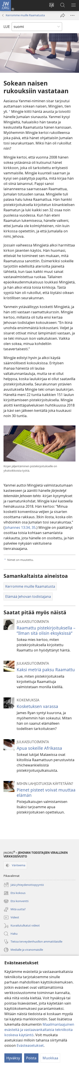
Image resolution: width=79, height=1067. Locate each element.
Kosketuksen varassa (37, 706)
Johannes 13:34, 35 (20, 527)
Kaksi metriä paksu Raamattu (46, 670)
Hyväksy (13, 1058)
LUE (7, 26)
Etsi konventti (16, 901)
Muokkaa (50, 1058)
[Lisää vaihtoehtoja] (72, 15)
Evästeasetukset (30, 1045)
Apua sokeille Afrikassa (39, 748)
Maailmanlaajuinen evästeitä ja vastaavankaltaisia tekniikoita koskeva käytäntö (39, 1029)
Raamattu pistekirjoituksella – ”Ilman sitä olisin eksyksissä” (46, 630)
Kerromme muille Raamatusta (25, 15)
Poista (31, 1058)
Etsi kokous (14, 893)
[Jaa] (63, 15)
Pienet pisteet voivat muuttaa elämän (46, 792)
